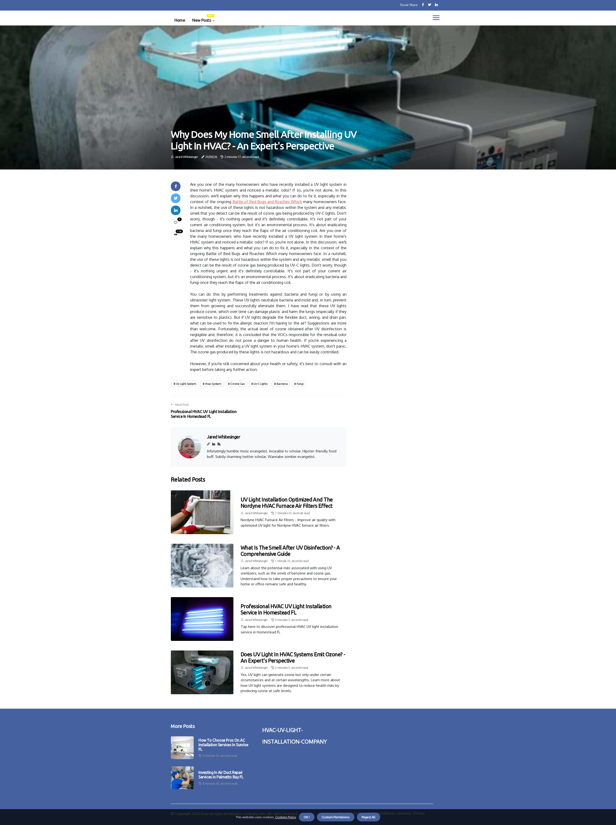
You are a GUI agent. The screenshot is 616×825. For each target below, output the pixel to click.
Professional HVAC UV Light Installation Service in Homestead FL (286, 609)
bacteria (282, 383)
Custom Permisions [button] (336, 817)
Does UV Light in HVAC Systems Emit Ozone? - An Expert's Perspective (293, 657)
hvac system (213, 383)
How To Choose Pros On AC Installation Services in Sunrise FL (223, 744)
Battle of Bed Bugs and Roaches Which (267, 201)
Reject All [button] (368, 817)
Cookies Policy (285, 817)
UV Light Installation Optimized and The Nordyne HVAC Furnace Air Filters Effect (287, 502)
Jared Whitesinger (186, 156)
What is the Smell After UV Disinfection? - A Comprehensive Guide (290, 550)
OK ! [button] (307, 817)
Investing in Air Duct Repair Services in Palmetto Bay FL (221, 774)
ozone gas (237, 383)
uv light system (186, 383)
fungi (300, 383)
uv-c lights (261, 383)
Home (179, 20)
